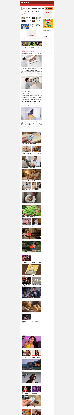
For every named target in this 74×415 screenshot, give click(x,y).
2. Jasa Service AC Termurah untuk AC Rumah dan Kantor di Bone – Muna (28, 51)
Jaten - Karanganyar (49, 42)
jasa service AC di (35, 126)
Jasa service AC (27, 74)
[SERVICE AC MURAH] (21, 5)
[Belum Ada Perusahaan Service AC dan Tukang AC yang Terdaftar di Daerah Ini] (25, 26)
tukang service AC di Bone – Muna (31, 38)
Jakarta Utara (45, 42)
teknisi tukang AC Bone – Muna (38, 38)
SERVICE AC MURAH (25, 2)
